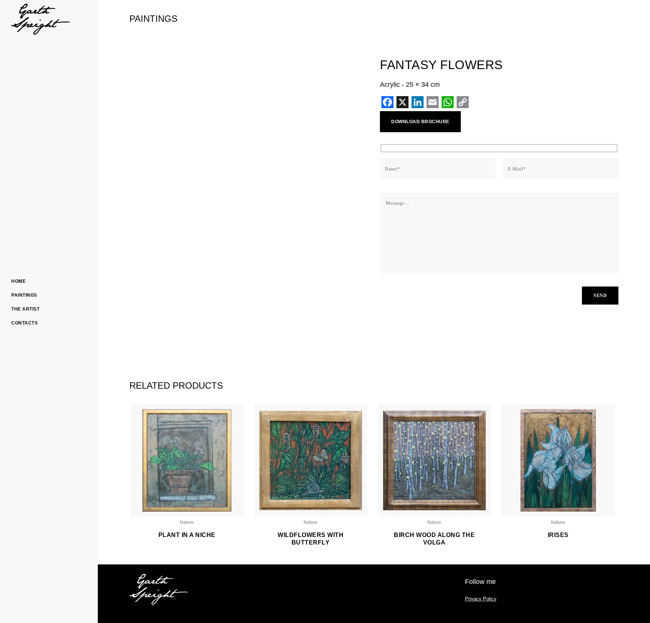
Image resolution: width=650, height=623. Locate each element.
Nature (187, 522)
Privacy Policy (481, 599)
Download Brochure (420, 121)
